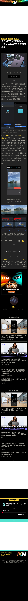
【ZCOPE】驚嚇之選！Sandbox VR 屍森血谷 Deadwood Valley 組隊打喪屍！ (7, 263)
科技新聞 (4, 38)
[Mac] (14, 300)
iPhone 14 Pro (19, 251)
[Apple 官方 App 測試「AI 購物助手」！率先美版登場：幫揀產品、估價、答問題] (14, 326)
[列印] (20, 72)
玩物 (2, 364)
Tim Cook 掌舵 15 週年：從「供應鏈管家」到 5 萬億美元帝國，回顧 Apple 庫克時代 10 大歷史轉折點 (13, 371)
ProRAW (12, 251)
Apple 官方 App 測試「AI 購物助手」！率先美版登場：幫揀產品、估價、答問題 (13, 336)
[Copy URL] (17, 72)
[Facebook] (7, 72)
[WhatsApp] (10, 72)
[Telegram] (14, 72)
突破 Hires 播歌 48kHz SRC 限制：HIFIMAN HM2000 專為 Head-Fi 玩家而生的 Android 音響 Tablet (13, 360)
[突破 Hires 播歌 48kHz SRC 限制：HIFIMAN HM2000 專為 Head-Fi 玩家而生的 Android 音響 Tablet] (14, 350)
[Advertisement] (14, 20)
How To (10, 38)
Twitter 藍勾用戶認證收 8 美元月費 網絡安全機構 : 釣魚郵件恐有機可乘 (21, 263)
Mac (7, 70)
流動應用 (17, 38)
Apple (7, 251)
